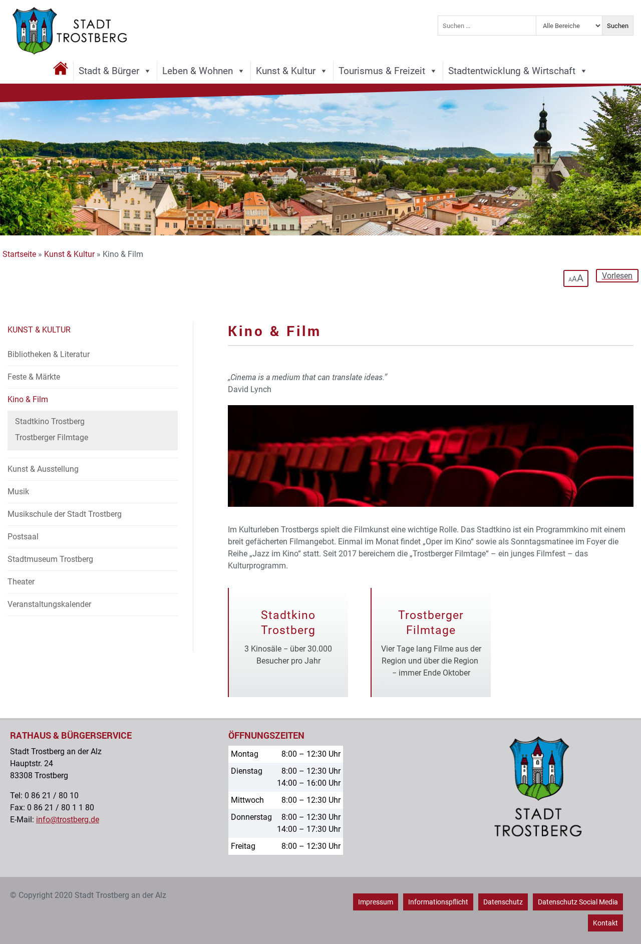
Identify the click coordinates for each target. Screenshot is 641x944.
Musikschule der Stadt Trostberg (65, 514)
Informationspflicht (438, 902)
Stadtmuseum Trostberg (50, 559)
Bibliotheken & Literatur (49, 354)
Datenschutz (503, 902)
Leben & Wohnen (197, 71)
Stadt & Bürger (109, 71)
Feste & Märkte (34, 377)
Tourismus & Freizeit (382, 71)
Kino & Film (28, 399)
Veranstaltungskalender (49, 604)
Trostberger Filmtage (51, 437)
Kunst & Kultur (285, 71)
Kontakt (605, 923)
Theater (21, 581)
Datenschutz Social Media (578, 902)
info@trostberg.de (67, 819)
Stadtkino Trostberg (50, 421)
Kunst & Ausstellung (43, 469)
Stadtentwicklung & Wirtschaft (511, 71)
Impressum (375, 902)
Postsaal (23, 536)
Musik (18, 491)
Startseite (19, 254)
